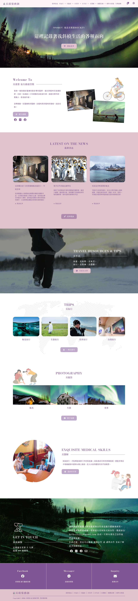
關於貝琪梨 (110, 3)
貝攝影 (69, 3)
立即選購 (118, 3)
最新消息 (55, 3)
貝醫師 (92, 3)
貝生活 (84, 3)
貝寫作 (76, 3)
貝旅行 (61, 3)
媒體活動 (100, 3)
